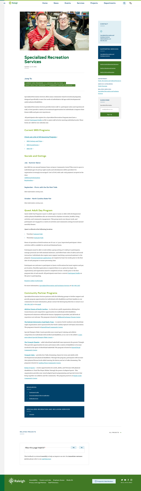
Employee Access (58, 480)
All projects (114, 432)
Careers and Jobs (45, 480)
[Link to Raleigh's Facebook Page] (128, 480)
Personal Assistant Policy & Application (39, 395)
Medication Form (33, 398)
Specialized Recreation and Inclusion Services (54, 285)
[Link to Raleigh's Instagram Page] (131, 480)
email (39, 304)
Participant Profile (36, 120)
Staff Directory (53, 482)
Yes (73, 447)
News (56, 3)
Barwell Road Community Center (52, 327)
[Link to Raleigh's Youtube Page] (125, 480)
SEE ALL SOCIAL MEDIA (126, 482)
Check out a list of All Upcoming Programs (40, 137)
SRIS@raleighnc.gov (105, 38)
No (81, 447)
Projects (94, 3)
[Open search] (124, 3)
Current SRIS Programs (34, 83)
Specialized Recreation (106, 105)
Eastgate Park (38, 234)
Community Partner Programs (61, 85)
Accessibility (33, 480)
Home (45, 3)
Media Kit (70, 480)
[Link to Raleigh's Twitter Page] (122, 480)
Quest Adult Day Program (35, 85)
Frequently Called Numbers (105, 481)
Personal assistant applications (41, 258)
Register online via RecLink (33, 281)
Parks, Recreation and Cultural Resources (109, 81)
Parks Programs (102, 86)
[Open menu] (4, 3)
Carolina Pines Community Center (49, 363)
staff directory (46, 459)
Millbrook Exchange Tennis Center (69, 317)
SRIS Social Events (33, 145)
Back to (109, 64)
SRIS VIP (29, 149)
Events (68, 3)
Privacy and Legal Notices (37, 482)
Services (80, 3)
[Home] (13, 3)
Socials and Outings (55, 83)
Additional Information (32, 178)
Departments (110, 3)
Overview (31, 414)
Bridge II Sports (29, 368)
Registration (28, 180)
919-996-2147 (75, 285)
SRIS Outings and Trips (34, 141)
